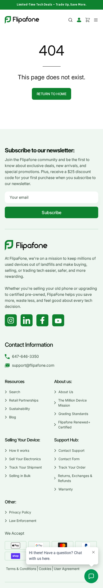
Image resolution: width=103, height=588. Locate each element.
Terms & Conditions (21, 569)
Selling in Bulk (20, 476)
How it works (19, 450)
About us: (63, 381)
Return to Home (52, 94)
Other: (10, 501)
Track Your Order (72, 467)
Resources (14, 381)
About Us (65, 392)
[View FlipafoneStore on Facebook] (42, 320)
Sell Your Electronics (25, 459)
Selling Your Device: (22, 439)
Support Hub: (67, 439)
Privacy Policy (20, 512)
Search (14, 392)
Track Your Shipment (25, 467)
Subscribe (51, 212)
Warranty (65, 489)
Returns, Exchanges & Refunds (75, 478)
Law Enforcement (22, 521)
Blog (12, 417)
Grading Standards (73, 414)
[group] (51, 4)
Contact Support (71, 450)
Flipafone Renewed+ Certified (74, 424)
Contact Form (69, 459)
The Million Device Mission (72, 402)
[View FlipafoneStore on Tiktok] (27, 320)
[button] (70, 20)
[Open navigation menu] (95, 20)
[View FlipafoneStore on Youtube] (58, 320)
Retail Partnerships (23, 400)
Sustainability (19, 409)
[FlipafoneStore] (22, 20)
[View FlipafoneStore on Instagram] (11, 320)
